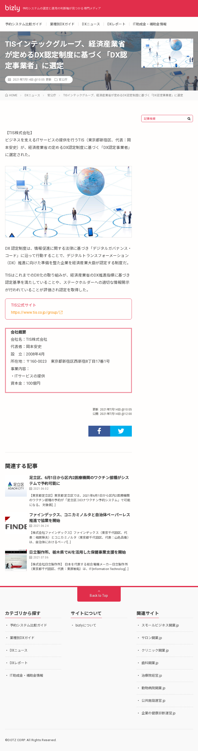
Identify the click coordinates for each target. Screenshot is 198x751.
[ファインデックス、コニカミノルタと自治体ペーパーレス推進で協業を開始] (16, 523)
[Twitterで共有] (121, 431)
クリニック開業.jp (155, 650)
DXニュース (91, 24)
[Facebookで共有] (99, 431)
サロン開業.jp (151, 638)
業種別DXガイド (62, 24)
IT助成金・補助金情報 (150, 24)
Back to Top (99, 596)
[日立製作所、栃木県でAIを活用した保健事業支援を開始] (16, 560)
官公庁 (63, 79)
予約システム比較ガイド (23, 24)
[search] (189, 118)
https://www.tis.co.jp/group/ (35, 312)
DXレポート (116, 24)
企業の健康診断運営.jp (158, 713)
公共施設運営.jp (153, 700)
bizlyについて (86, 625)
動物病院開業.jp (153, 688)
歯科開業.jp (150, 663)
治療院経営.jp (151, 675)
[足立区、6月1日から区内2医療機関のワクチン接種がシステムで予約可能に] (16, 486)
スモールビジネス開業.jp (160, 625)
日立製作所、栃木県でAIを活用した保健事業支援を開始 (77, 552)
